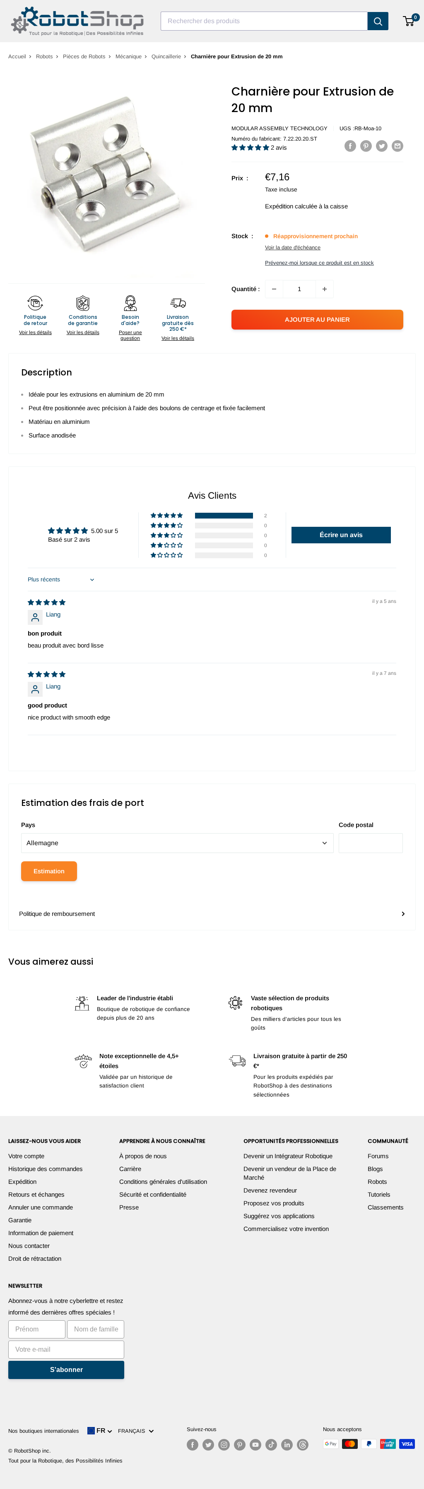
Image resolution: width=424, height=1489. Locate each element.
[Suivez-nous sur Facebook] (192, 1445)
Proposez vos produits (273, 1203)
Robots (44, 56)
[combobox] (264, 21)
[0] (409, 21)
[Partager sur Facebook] (350, 146)
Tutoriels (379, 1194)
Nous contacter (29, 1245)
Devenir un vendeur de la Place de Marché (289, 1173)
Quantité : (245, 288)
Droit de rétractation (34, 1258)
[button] (251, 147)
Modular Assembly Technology (279, 128)
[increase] (324, 289)
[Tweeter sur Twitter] (382, 146)
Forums (378, 1155)
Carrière (130, 1168)
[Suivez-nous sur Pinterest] (240, 1445)
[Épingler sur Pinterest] (366, 146)
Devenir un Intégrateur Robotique (287, 1155)
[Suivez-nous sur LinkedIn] (287, 1445)
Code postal (356, 824)
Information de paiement (40, 1232)
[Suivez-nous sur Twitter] (208, 1445)
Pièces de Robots (84, 56)
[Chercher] (378, 21)
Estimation (49, 871)
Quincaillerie (166, 56)
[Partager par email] (397, 146)
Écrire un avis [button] (341, 534)
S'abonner (66, 1369)
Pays (28, 824)
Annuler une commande (40, 1207)
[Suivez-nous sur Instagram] (224, 1445)
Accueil (17, 56)
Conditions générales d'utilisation (163, 1181)
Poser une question (130, 335)
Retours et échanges (36, 1194)
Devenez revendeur (270, 1190)
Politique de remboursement (57, 913)
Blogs (375, 1168)
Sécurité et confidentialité (152, 1194)
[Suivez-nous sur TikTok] (271, 1445)
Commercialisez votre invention (286, 1228)
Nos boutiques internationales (43, 1431)
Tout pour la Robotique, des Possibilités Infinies (65, 1461)
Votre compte (26, 1155)
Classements (386, 1207)
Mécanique (129, 56)
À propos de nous (143, 1155)
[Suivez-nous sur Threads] (302, 1445)
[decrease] (274, 289)
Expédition (22, 1181)
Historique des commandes (45, 1168)
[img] (46, 602)
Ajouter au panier (317, 319)
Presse (129, 1207)
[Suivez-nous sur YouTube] (255, 1445)
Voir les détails (35, 332)
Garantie (19, 1220)
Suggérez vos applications (279, 1215)
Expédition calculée (291, 206)
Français (133, 1431)
